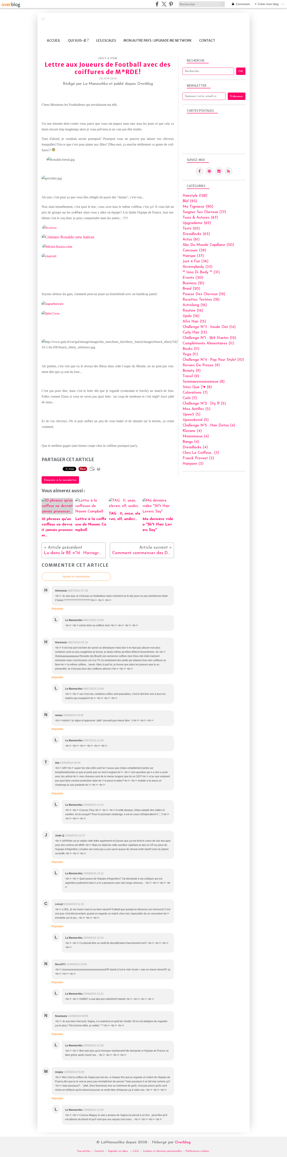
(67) (200, 218)
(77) (204, 212)
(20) (191, 289)
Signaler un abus (118, 1151)
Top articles (84, 1151)
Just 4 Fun (108, 58)
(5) (204, 404)
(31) (201, 272)
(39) (194, 250)
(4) (209, 425)
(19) (204, 294)
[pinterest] (171, 4)
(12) (209, 338)
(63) (196, 234)
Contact (207, 40)
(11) (208, 343)
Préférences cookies (197, 1151)
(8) (204, 382)
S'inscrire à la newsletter (60, 480)
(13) (195, 332)
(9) (201, 365)
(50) (208, 245)
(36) (195, 261)
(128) (195, 196)
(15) (194, 322)
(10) (213, 360)
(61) (191, 239)
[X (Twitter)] (164, 4)
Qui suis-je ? (78, 40)
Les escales (106, 40)
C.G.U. (136, 1151)
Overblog (183, 1142)
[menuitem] (53, 40)
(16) (195, 305)
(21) (193, 283)
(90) (198, 207)
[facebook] (157, 4)
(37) (193, 256)
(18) (201, 300)
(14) (209, 327)
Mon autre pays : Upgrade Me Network (158, 40)
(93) (190, 201)
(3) (201, 453)
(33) (197, 267)
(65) (197, 223)
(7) (195, 393)
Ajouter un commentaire (76, 576)
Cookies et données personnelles (162, 1151)
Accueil (53, 40)
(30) (193, 278)
